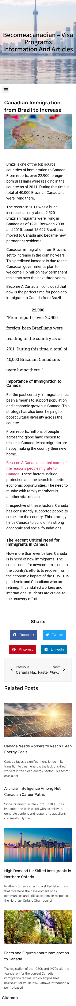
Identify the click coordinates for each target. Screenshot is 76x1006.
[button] (5, 89)
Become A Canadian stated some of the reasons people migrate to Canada (36, 468)
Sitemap (10, 997)
